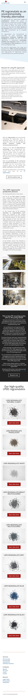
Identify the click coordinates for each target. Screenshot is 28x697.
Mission (5, 669)
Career (5, 672)
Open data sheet (14, 423)
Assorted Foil (6, 662)
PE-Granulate (6, 660)
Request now (14, 375)
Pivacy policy (6, 681)
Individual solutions (8, 663)
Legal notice (6, 679)
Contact (5, 673)
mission (23, 370)
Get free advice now (14, 177)
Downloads (6, 682)
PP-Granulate (6, 659)
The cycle (5, 670)
